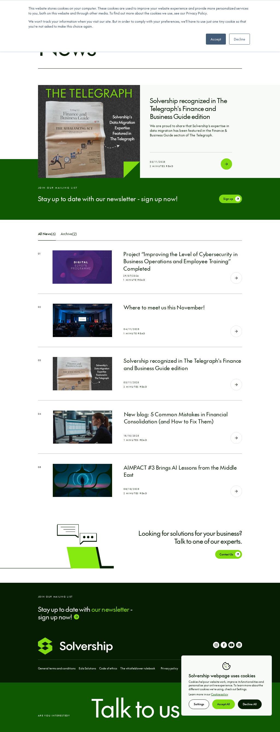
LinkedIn (239, 646)
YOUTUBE (231, 646)
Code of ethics (108, 668)
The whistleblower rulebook (137, 668)
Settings (199, 704)
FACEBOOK (224, 646)
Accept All (223, 704)
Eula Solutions (87, 668)
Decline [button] (239, 39)
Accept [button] (216, 39)
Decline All (250, 704)
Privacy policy (169, 668)
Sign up (228, 199)
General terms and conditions (56, 668)
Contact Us (226, 554)
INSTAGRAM (216, 646)
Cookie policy (219, 694)
